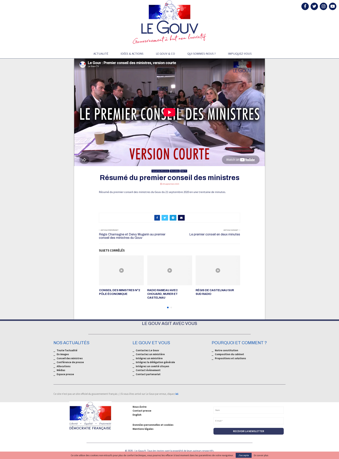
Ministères (175, 171)
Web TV (183, 171)
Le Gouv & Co (165, 53)
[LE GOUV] (169, 22)
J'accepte (243, 455)
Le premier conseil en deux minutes (214, 234)
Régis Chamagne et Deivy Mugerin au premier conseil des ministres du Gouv (132, 236)
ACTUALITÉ (100, 53)
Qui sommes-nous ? (201, 53)
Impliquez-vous (239, 53)
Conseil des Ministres (160, 171)
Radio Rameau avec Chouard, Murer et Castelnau (162, 294)
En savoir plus (261, 455)
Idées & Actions (132, 53)
